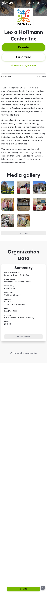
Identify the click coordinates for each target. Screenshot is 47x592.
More (25, 233)
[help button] (43, 588)
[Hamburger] (43, 3)
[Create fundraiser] (29, 3)
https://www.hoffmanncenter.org (19, 317)
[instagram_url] (10, 324)
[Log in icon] (38, 3)
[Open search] (34, 3)
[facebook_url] (7, 324)
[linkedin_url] (5, 324)
